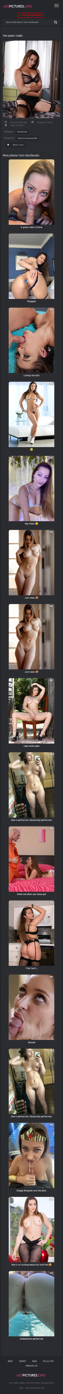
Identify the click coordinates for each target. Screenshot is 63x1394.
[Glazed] (31, 1007)
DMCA (34, 1361)
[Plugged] (31, 266)
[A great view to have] (31, 192)
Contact (22, 1361)
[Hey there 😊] (31, 488)
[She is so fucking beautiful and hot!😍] (31, 1229)
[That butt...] (31, 933)
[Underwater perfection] (31, 1303)
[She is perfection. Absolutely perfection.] (31, 785)
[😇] (31, 414)
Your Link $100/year (31, 15)
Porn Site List (31, 1366)
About (10, 1361)
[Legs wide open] (31, 711)
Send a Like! (17, 145)
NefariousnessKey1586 (27, 138)
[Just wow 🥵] (31, 562)
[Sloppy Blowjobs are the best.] (31, 1155)
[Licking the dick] (31, 340)
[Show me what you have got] (31, 859)
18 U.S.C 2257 (48, 1361)
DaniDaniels (22, 132)
